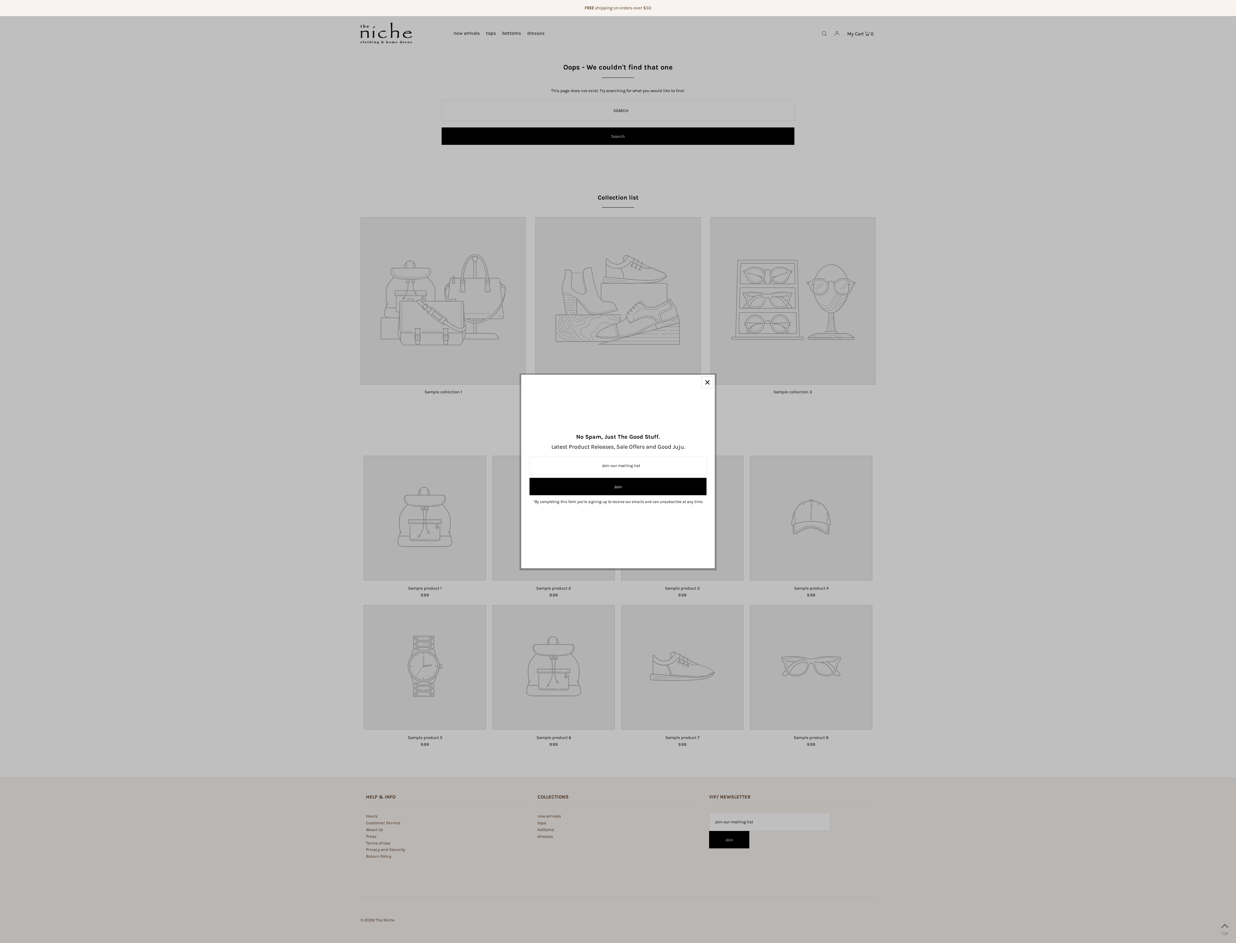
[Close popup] (707, 382)
